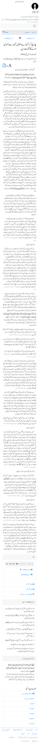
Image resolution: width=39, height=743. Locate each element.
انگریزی (26, 574)
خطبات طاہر (31, 718)
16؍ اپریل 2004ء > (8, 38)
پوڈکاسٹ (27, 569)
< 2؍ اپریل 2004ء (30, 38)
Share (6, 32)
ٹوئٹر (28, 734)
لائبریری (34, 32)
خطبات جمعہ (27, 32)
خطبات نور (32, 703)
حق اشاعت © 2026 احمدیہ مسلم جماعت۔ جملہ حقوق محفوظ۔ (27, 738)
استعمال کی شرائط (11, 738)
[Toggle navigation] (34, 26)
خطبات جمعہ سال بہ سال (29, 698)
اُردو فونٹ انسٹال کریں (25, 741)
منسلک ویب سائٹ (29, 730)
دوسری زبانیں (35, 734)
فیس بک (22, 734)
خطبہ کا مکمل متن (29, 584)
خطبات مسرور (31, 723)
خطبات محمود (31, 708)
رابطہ (37, 730)
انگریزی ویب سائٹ (6, 730)
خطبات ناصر (31, 713)
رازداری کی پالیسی (35, 741)
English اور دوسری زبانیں (26, 594)
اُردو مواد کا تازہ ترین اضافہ (18, 730)
